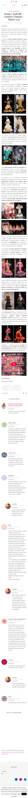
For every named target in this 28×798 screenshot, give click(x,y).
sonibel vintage (5, 389)
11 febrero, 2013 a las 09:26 (14, 407)
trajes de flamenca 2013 (16, 389)
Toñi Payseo (12, 453)
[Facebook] (16, 779)
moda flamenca (17, 385)
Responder (11, 408)
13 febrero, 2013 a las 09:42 (14, 698)
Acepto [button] (24, 794)
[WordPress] (25, 779)
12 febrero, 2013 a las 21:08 (14, 661)
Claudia (5, 393)
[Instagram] (20, 779)
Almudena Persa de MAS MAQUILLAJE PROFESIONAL (15, 404)
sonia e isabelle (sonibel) (14, 387)
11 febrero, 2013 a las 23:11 (14, 477)
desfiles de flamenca (6, 385)
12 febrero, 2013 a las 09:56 (18, 590)
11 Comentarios (18, 22)
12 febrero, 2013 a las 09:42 (14, 526)
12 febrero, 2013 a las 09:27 (18, 505)
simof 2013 (4, 387)
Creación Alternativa (21, 312)
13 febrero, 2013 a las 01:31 (18, 679)
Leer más (14, 796)
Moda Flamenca (14, 11)
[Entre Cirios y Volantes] (4, 5)
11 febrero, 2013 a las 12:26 (14, 424)
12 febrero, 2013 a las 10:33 (14, 620)
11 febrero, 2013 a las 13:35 (14, 454)
